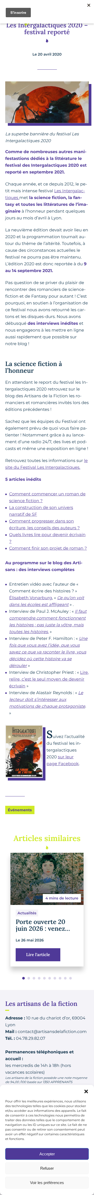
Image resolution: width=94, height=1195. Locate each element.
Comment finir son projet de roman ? (48, 548)
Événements (20, 810)
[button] (86, 1091)
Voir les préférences (47, 1182)
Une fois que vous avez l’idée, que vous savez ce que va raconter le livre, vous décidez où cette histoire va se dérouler (48, 652)
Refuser (47, 1168)
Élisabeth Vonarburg (30, 598)
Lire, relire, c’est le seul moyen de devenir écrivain (49, 679)
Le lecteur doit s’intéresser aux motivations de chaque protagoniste (47, 699)
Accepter (47, 1154)
